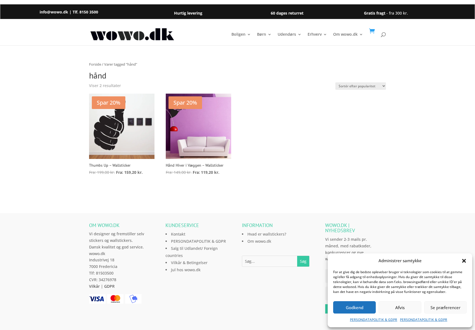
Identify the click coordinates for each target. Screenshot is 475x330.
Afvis (400, 307)
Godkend (354, 307)
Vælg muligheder (116, 187)
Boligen (238, 34)
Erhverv (315, 34)
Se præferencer (445, 307)
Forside (95, 64)
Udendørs (287, 34)
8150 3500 (88, 12)
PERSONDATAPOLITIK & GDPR (373, 319)
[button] (464, 261)
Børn (261, 34)
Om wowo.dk (345, 34)
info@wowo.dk (54, 12)
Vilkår (94, 286)
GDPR (109, 286)
